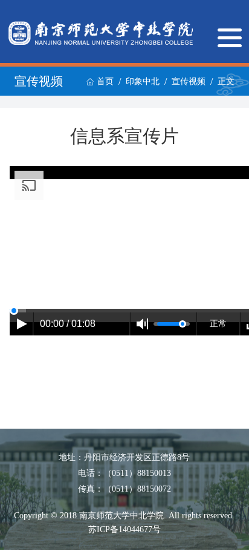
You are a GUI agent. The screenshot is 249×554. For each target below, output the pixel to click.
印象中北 (143, 81)
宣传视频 (188, 81)
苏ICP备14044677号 (124, 529)
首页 (105, 81)
